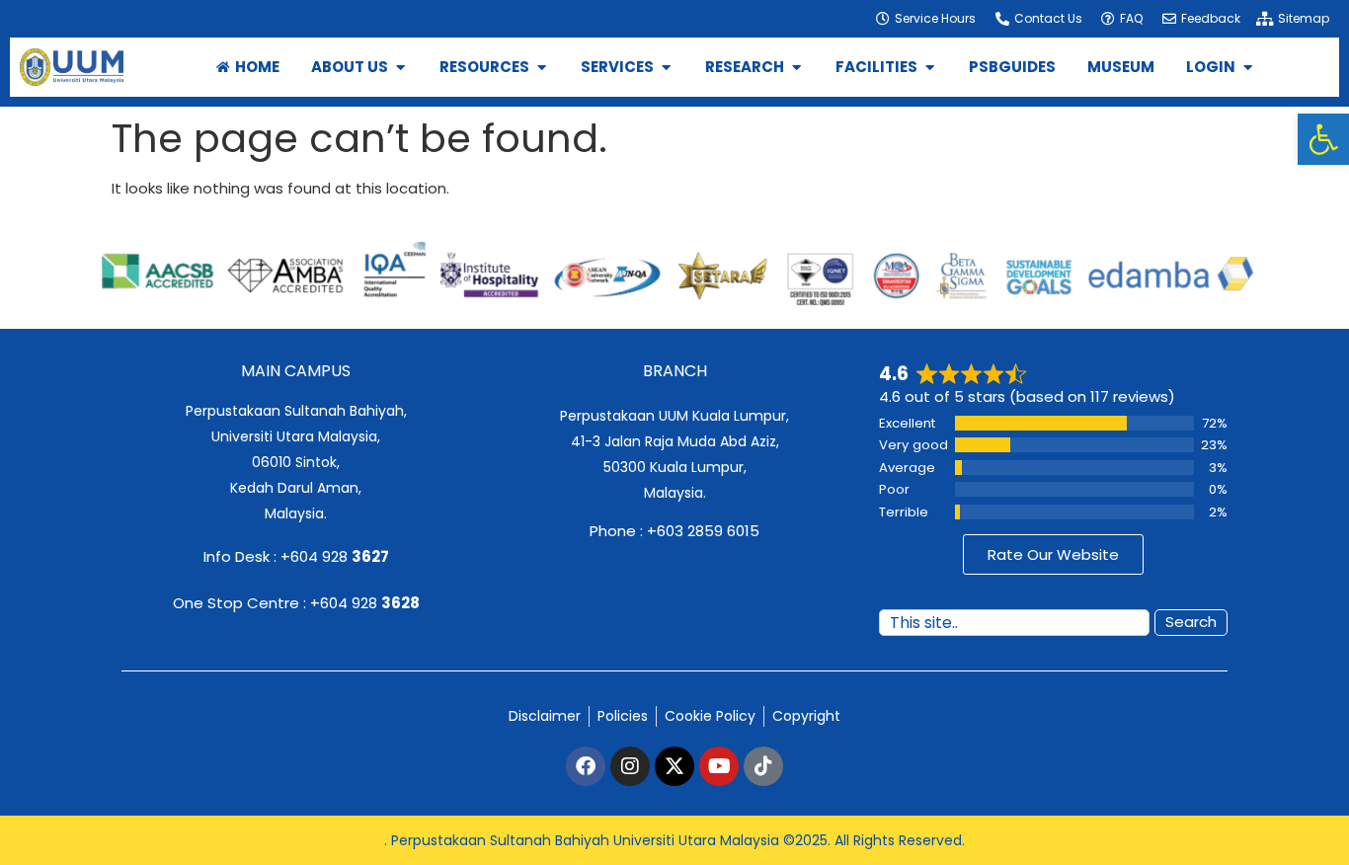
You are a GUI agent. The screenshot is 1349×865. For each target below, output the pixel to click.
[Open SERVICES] (666, 67)
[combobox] (1014, 622)
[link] (1323, 139)
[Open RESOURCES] (541, 67)
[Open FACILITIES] (929, 67)
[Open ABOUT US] (400, 67)
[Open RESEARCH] (796, 67)
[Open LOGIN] (1247, 67)
